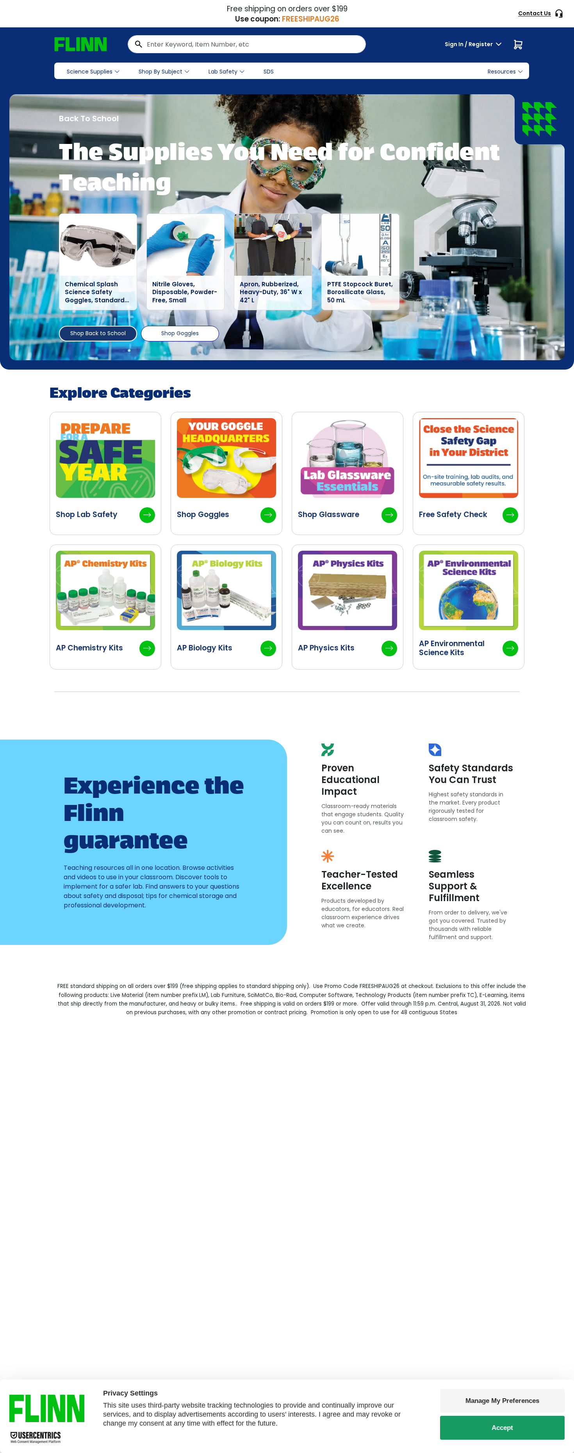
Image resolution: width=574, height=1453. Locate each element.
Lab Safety (223, 71)
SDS (269, 71)
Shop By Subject (160, 71)
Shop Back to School (98, 333)
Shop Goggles (180, 333)
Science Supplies (89, 71)
